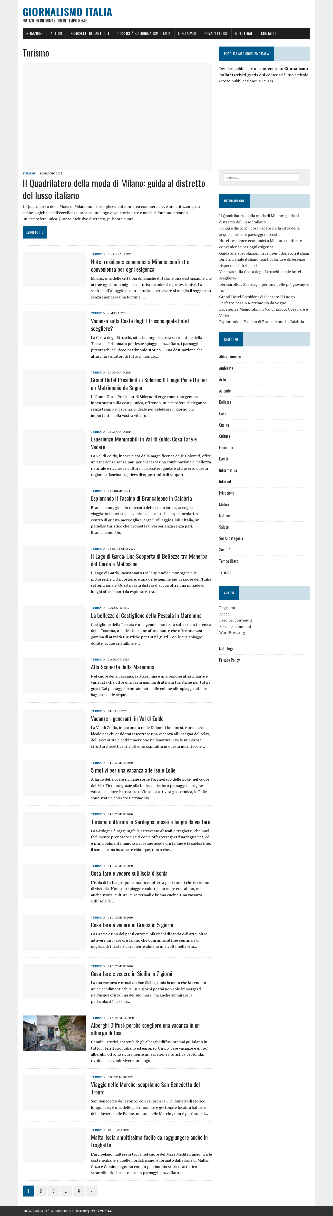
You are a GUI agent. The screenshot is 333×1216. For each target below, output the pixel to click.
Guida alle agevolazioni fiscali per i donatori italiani (264, 253)
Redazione (34, 33)
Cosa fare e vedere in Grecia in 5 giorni (132, 924)
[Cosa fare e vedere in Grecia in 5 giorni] (54, 947)
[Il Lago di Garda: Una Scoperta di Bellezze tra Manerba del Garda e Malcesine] (54, 578)
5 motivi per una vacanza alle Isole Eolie (133, 770)
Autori (56, 33)
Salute (224, 527)
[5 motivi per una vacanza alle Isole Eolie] (54, 792)
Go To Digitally (78, 1211)
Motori (224, 504)
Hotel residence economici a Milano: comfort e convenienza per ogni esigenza (140, 265)
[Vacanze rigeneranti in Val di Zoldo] (54, 741)
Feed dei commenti (236, 626)
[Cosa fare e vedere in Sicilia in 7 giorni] (54, 996)
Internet (225, 481)
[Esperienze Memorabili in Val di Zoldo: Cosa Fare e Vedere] (54, 461)
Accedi (225, 614)
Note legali (244, 33)
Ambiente (226, 368)
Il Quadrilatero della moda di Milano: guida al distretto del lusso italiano (114, 188)
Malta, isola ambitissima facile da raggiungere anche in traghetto (149, 1141)
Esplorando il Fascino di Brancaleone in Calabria (141, 498)
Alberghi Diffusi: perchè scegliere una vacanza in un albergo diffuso (145, 1029)
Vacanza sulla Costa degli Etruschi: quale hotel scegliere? (140, 324)
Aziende (225, 391)
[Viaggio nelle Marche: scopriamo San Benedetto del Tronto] (54, 1107)
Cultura (224, 436)
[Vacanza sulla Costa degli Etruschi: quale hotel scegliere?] (54, 343)
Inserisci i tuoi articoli (89, 33)
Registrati (227, 607)
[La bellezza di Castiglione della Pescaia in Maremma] (54, 638)
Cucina (224, 425)
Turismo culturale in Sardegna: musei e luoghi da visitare (150, 821)
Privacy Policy (216, 33)
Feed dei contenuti (235, 620)
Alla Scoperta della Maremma (122, 666)
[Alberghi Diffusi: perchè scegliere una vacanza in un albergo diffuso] (54, 1047)
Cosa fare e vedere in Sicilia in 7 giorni (131, 973)
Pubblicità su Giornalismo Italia (144, 33)
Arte (222, 379)
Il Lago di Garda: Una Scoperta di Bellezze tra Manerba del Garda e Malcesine (149, 560)
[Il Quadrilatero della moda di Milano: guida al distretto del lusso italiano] (117, 166)
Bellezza (225, 402)
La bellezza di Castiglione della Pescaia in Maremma (146, 615)
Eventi (223, 459)
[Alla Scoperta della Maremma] (54, 689)
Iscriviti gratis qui (248, 74)
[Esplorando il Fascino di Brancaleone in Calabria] (54, 521)
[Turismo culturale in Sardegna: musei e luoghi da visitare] (54, 844)
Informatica (228, 470)
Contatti (268, 33)
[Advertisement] (260, 126)
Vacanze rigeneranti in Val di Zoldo (127, 718)
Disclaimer (187, 33)
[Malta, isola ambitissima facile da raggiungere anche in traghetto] (54, 1159)
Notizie (224, 515)
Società (224, 550)
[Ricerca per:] (261, 177)
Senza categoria (231, 538)
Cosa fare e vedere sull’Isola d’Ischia (129, 873)
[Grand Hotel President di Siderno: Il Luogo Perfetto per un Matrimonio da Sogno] (54, 402)
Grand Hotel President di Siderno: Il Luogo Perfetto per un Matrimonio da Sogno (149, 383)
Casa (222, 413)
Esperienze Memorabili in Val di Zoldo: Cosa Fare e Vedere (144, 442)
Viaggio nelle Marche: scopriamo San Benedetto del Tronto (145, 1088)
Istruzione (226, 493)
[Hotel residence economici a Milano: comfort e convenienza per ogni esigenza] (54, 284)
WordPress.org (232, 632)
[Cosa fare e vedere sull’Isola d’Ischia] (54, 896)
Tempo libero (228, 561)
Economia (226, 447)
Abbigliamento (230, 357)
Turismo (30, 173)
